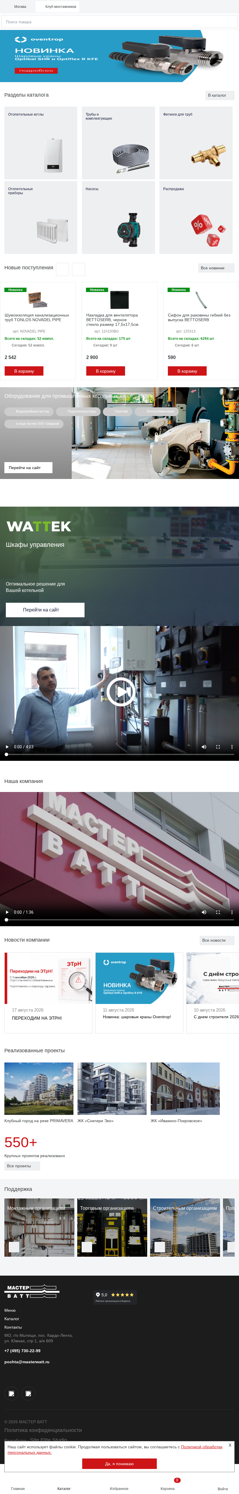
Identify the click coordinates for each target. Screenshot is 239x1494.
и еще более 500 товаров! (37, 424)
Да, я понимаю (119, 1463)
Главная (18, 1489)
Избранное (119, 1489)
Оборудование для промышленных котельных (61, 396)
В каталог (217, 95)
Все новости (214, 940)
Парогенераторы (81, 411)
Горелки (121, 411)
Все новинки (212, 268)
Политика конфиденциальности (43, 1430)
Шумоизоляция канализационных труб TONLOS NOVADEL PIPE (37, 317)
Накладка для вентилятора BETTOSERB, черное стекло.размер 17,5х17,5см (112, 320)
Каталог (64, 1489)
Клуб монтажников (60, 7)
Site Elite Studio (48, 1440)
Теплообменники (159, 411)
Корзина (169, 1484)
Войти (223, 1489)
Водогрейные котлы (32, 411)
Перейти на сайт (41, 609)
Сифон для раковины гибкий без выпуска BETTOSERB (199, 317)
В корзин (23, 371)
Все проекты (19, 1166)
